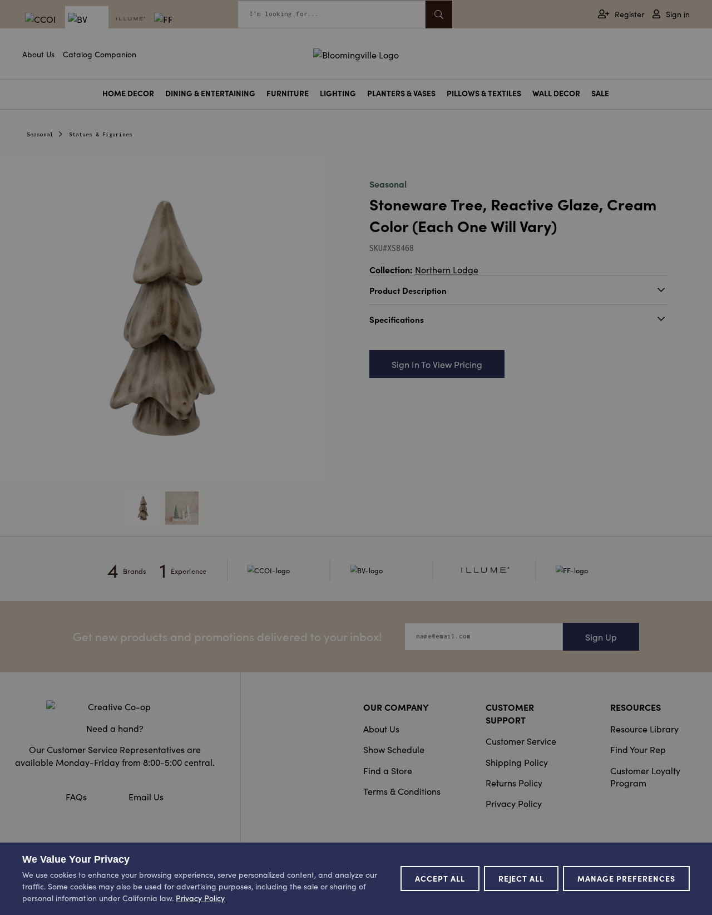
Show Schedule (393, 749)
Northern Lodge (446, 269)
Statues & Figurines (100, 134)
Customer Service (521, 741)
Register (629, 14)
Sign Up (601, 637)
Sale (600, 93)
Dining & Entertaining (210, 93)
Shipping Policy (517, 762)
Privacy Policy (514, 803)
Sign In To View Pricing (437, 364)
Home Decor (128, 93)
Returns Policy (514, 782)
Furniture (287, 93)
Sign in (678, 14)
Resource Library (644, 728)
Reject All (521, 878)
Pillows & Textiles (484, 93)
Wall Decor (556, 93)
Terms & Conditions (402, 791)
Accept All (440, 878)
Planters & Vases (401, 93)
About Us (38, 54)
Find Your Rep (638, 749)
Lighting (338, 93)
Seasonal (40, 134)
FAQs (76, 796)
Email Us (146, 796)
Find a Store (387, 770)
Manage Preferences (626, 878)
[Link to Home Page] (356, 53)
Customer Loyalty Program (645, 776)
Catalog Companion (99, 54)
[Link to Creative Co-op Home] (114, 706)
